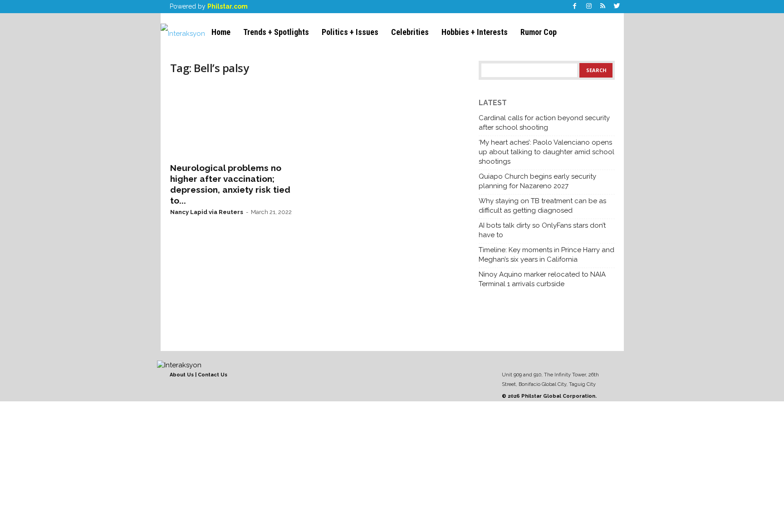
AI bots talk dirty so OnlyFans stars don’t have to (542, 230)
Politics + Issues (350, 32)
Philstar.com (227, 6)
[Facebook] (574, 6)
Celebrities (410, 32)
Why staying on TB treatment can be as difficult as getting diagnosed (542, 205)
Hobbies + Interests (474, 32)
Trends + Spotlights (276, 32)
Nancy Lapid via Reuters (206, 212)
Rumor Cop (538, 32)
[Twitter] (617, 6)
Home (220, 32)
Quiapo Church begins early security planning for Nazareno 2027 (537, 181)
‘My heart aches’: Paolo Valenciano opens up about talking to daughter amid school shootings (546, 152)
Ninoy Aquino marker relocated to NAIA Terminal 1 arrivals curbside (542, 279)
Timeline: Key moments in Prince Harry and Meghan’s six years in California (546, 254)
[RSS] (603, 6)
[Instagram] (588, 6)
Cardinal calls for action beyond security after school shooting (544, 123)
